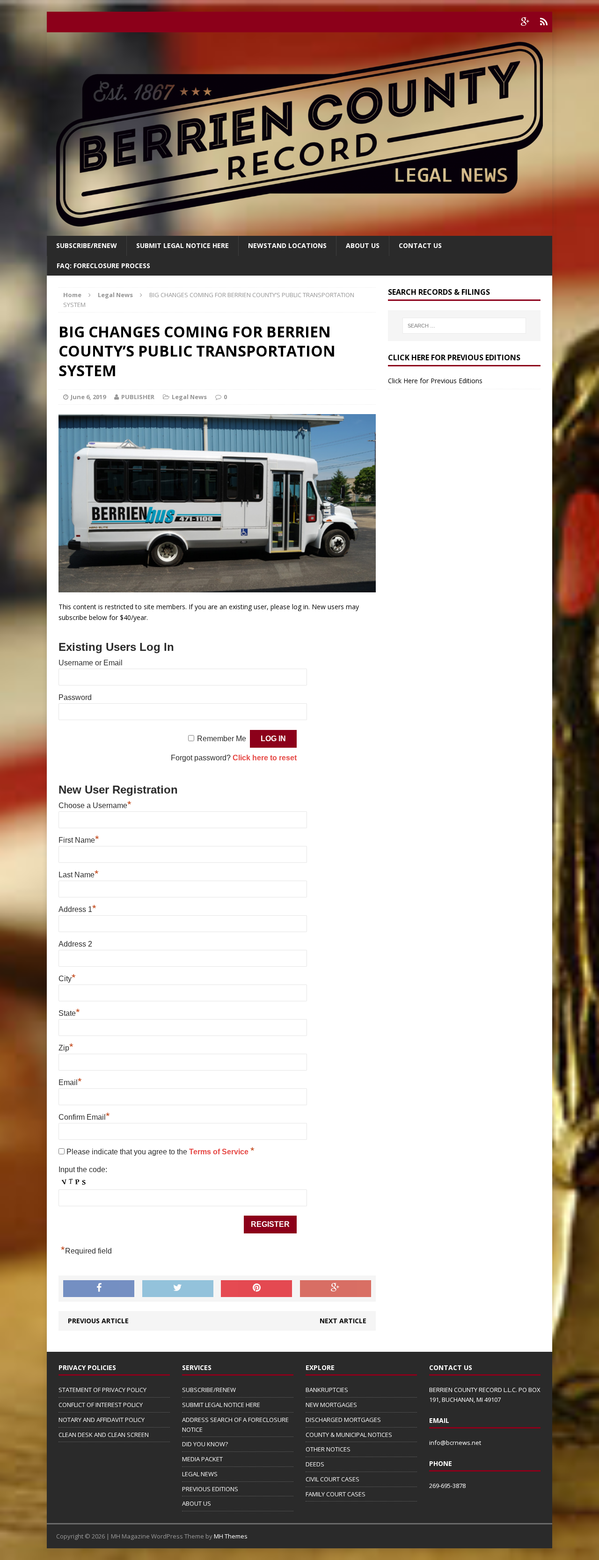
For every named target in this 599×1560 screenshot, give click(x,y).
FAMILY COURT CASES (335, 1494)
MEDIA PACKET (202, 1459)
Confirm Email (84, 1117)
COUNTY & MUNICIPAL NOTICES (349, 1434)
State (69, 1013)
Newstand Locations (287, 245)
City (67, 979)
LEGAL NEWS (200, 1474)
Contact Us (420, 245)
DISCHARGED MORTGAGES (343, 1419)
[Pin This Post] (256, 1288)
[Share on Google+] (335, 1288)
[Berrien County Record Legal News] (299, 134)
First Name (78, 840)
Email (70, 1082)
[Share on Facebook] (98, 1288)
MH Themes (231, 1536)
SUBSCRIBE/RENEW (209, 1389)
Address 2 (75, 944)
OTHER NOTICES (328, 1449)
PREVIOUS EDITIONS (210, 1489)
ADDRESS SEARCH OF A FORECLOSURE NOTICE (235, 1424)
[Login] (543, 22)
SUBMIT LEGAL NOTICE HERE (182, 245)
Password (75, 697)
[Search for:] (464, 326)
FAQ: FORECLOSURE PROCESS (103, 265)
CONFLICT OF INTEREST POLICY (100, 1404)
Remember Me (221, 739)
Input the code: (82, 1170)
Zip (65, 1048)
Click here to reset (265, 758)
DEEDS (315, 1464)
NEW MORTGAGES (331, 1404)
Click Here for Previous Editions (435, 380)
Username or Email (90, 663)
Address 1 (77, 909)
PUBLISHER (137, 397)
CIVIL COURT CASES (332, 1479)
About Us (363, 245)
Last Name (78, 875)
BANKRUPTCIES (327, 1389)
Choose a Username (94, 805)
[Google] (525, 22)
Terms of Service (219, 1152)
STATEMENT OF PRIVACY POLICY (102, 1389)
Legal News (189, 397)
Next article (343, 1320)
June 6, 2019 (88, 397)
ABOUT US (196, 1503)
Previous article (98, 1320)
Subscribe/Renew (86, 245)
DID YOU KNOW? (205, 1444)
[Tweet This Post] (177, 1288)
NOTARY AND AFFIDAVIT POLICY (101, 1419)
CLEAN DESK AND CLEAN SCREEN (103, 1434)
